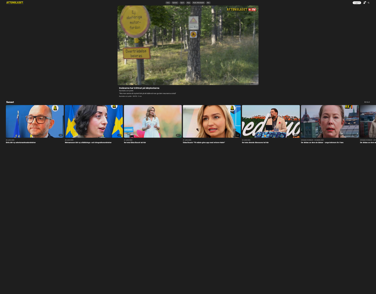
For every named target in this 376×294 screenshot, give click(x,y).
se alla (367, 102)
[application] (188, 45)
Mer (208, 3)
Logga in (357, 3)
